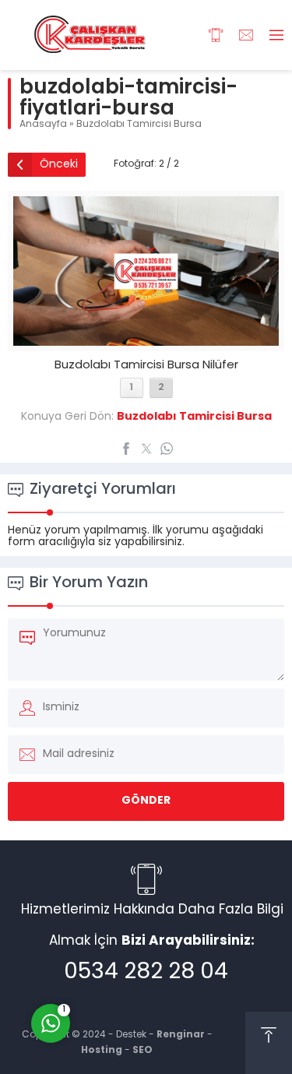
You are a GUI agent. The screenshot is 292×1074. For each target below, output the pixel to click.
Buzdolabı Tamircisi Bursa (139, 124)
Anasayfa (43, 124)
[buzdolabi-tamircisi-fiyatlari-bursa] (146, 340)
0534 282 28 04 (146, 973)
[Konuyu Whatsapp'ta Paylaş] (166, 448)
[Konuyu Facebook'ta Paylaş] (126, 448)
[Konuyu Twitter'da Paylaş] (146, 448)
